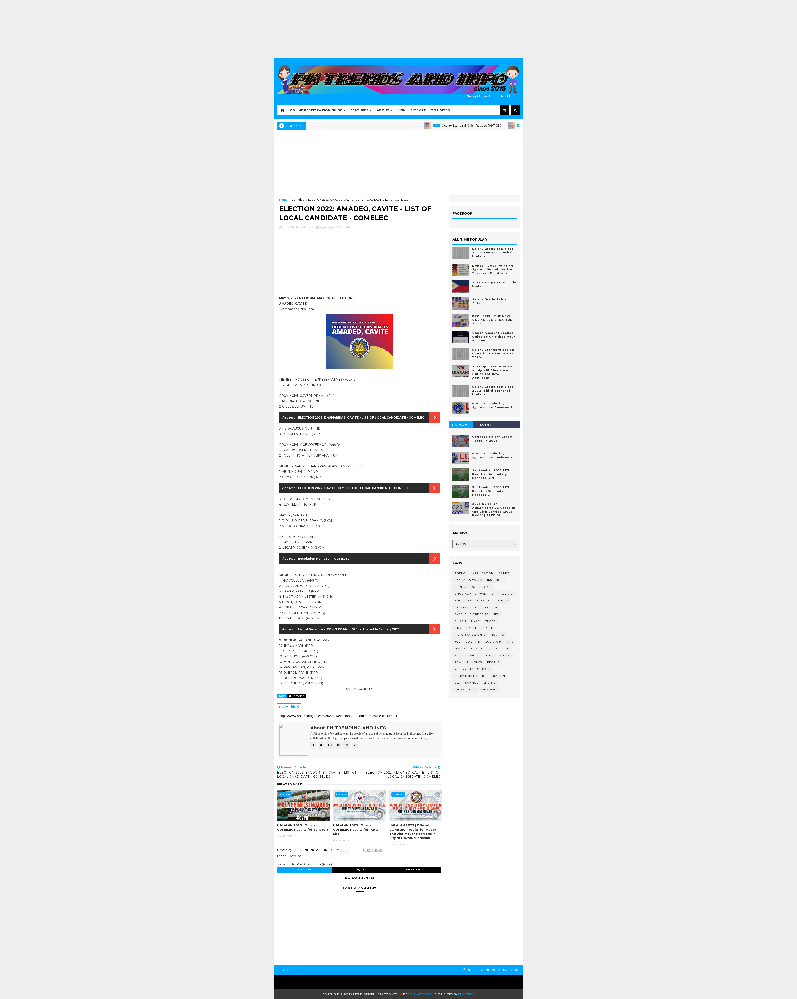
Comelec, (345, 227)
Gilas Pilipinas (467, 621)
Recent (484, 424)
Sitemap (418, 110)
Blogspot (466, 994)
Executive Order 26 (471, 614)
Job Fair (473, 641)
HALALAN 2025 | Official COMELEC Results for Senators (303, 827)
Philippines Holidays (472, 669)
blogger (304, 869)
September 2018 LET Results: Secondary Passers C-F (491, 490)
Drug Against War (470, 593)
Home (283, 199)
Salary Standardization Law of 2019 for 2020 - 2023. (493, 353)
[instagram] (511, 970)
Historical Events (470, 634)
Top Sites (440, 110)
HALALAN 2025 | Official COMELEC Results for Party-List (356, 829)
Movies (493, 648)
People (493, 662)
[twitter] (469, 970)
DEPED (460, 586)
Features (359, 110)
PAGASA (505, 655)
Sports (489, 682)
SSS (457, 682)
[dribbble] (493, 970)
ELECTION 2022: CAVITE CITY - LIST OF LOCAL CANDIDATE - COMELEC (354, 488)
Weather (488, 689)
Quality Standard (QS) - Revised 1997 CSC (436, 125)
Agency (461, 573)
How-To (497, 634)
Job (458, 641)
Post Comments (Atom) (314, 864)
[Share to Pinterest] (381, 850)
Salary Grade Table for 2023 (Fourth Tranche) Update (492, 252)
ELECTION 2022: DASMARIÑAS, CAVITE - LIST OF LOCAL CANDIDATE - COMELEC (361, 417)
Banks (504, 573)
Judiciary (494, 641)
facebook (413, 869)
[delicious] (516, 970)
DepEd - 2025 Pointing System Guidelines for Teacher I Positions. (492, 269)
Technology (465, 689)
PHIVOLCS (474, 662)
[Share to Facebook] (377, 850)
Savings (471, 682)
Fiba (496, 614)
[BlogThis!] (369, 850)
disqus (358, 869)
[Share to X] (373, 850)
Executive (489, 607)
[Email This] (365, 850)
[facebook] (464, 970)
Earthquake (502, 593)
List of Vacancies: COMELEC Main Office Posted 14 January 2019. (349, 629)
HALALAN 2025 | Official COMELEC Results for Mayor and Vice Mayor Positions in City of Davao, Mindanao (412, 831)
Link (402, 110)
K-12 (510, 641)
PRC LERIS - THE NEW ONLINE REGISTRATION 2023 (492, 319)
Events (503, 600)
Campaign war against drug (479, 580)
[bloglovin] (487, 970)
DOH (474, 586)
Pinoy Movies (466, 675)
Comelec (298, 199)
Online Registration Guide (316, 110)
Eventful (484, 600)
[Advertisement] (398, 29)
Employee (463, 600)
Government (465, 627)
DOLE (487, 586)
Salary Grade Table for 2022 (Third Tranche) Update (492, 390)
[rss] (499, 970)
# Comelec (296, 696)
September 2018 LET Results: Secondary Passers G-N (491, 474)
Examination (465, 607)
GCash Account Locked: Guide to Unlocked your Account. (493, 336)
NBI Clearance (467, 655)
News (489, 655)
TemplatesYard (420, 994)
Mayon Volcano (468, 648)
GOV (485, 125)
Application (483, 573)
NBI (507, 648)
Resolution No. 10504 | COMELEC (324, 559)
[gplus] (476, 970)
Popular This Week (461, 425)
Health (487, 627)
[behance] (505, 970)
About (383, 110)
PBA (458, 662)
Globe (490, 621)
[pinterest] (482, 970)
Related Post (289, 784)
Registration (493, 675)
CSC (401, 125)
